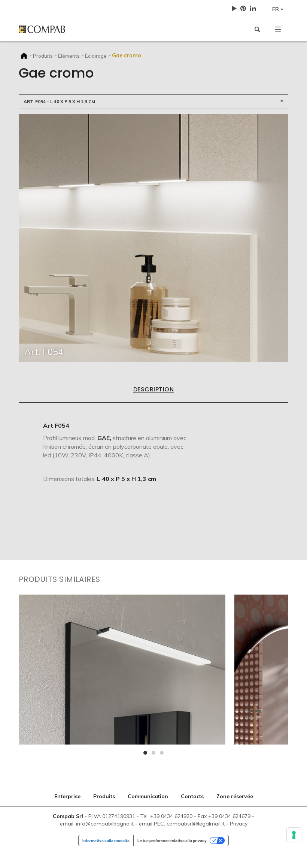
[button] (278, 29)
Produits (43, 55)
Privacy (238, 823)
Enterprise (67, 796)
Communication (148, 796)
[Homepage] (83, 29)
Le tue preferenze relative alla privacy (172, 840)
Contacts (192, 796)
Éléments (69, 55)
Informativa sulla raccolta (106, 840)
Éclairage (96, 55)
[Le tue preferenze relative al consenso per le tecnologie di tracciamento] (294, 835)
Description (153, 390)
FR (276, 9)
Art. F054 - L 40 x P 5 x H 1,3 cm (59, 101)
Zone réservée (234, 796)
